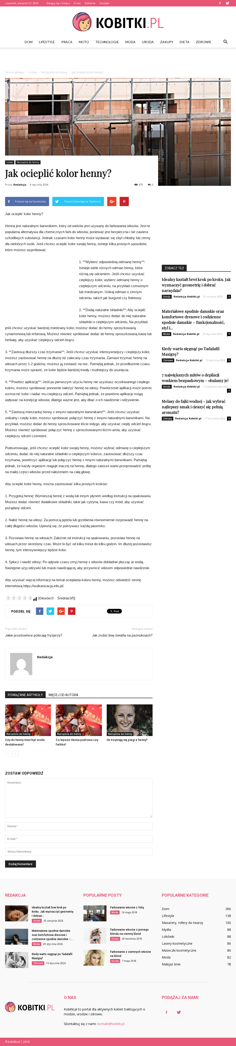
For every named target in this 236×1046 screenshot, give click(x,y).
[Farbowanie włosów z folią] (94, 913)
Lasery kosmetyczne (177, 943)
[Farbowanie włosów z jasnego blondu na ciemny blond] (94, 936)
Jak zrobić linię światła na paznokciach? (122, 635)
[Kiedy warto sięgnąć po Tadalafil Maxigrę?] (16, 960)
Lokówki (168, 936)
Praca (66, 42)
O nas (77, 3)
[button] (225, 42)
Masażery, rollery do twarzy (182, 922)
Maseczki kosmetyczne (179, 950)
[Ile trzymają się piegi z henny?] (130, 720)
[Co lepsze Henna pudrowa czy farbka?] (79, 720)
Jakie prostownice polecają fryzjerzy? (33, 635)
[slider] (19, 598)
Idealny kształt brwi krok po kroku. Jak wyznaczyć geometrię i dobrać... (52, 911)
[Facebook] (219, 3)
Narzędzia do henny (28, 162)
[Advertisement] (118, 60)
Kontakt (104, 3)
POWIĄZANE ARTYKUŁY (25, 695)
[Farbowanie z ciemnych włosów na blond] (94, 958)
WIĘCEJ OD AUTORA (63, 695)
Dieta (184, 42)
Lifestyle (47, 42)
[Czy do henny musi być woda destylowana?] (28, 720)
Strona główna (14, 72)
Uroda (148, 42)
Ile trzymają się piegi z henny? (127, 740)
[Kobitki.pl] (118, 22)
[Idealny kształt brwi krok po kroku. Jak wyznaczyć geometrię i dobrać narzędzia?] (16, 913)
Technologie (107, 42)
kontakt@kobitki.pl (110, 1024)
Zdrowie (203, 42)
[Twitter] (227, 3)
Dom (28, 42)
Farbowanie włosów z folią (127, 907)
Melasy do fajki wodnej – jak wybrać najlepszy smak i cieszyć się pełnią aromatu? (193, 407)
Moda (130, 42)
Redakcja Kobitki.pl (187, 296)
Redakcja (19, 184)
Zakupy (166, 42)
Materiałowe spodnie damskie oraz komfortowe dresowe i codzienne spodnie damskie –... (52, 935)
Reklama (90, 3)
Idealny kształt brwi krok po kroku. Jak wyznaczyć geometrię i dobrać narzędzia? (196, 285)
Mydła (166, 929)
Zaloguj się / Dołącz (58, 3)
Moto (84, 42)
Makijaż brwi (171, 964)
